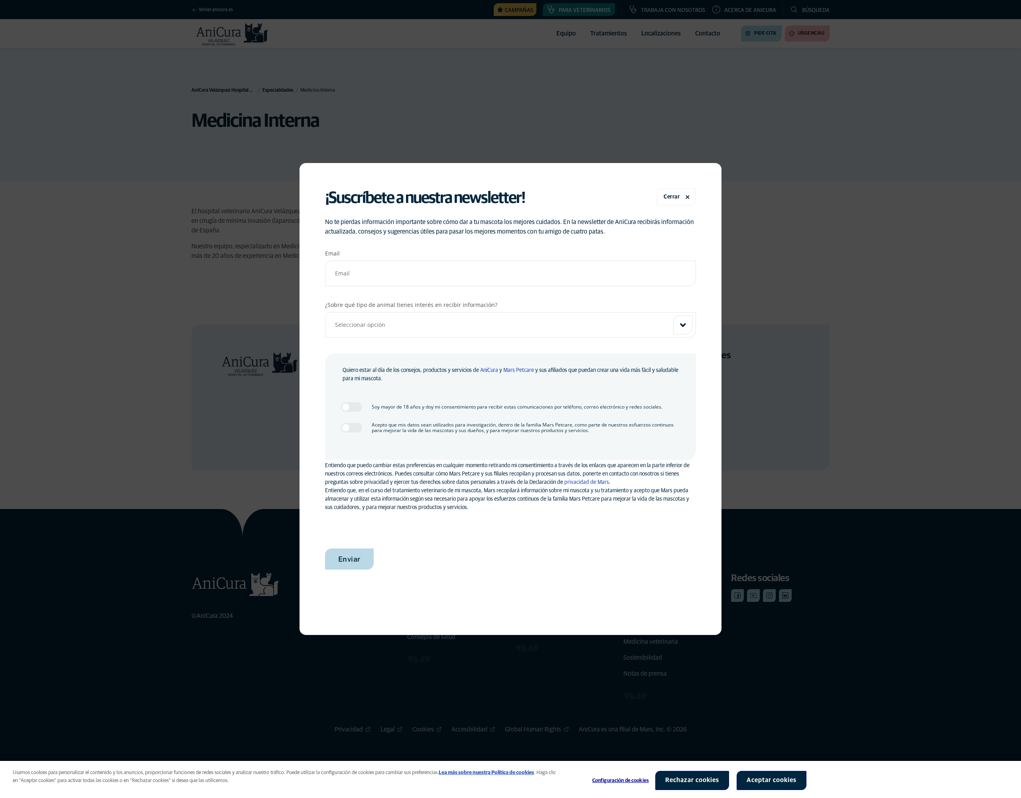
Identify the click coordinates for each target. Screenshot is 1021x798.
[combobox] (510, 325)
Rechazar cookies (692, 780)
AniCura (489, 370)
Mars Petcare (518, 370)
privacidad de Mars (586, 482)
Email (332, 253)
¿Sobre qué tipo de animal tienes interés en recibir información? (411, 305)
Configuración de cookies (620, 780)
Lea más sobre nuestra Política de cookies (486, 772)
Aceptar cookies (771, 780)
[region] (510, 779)
